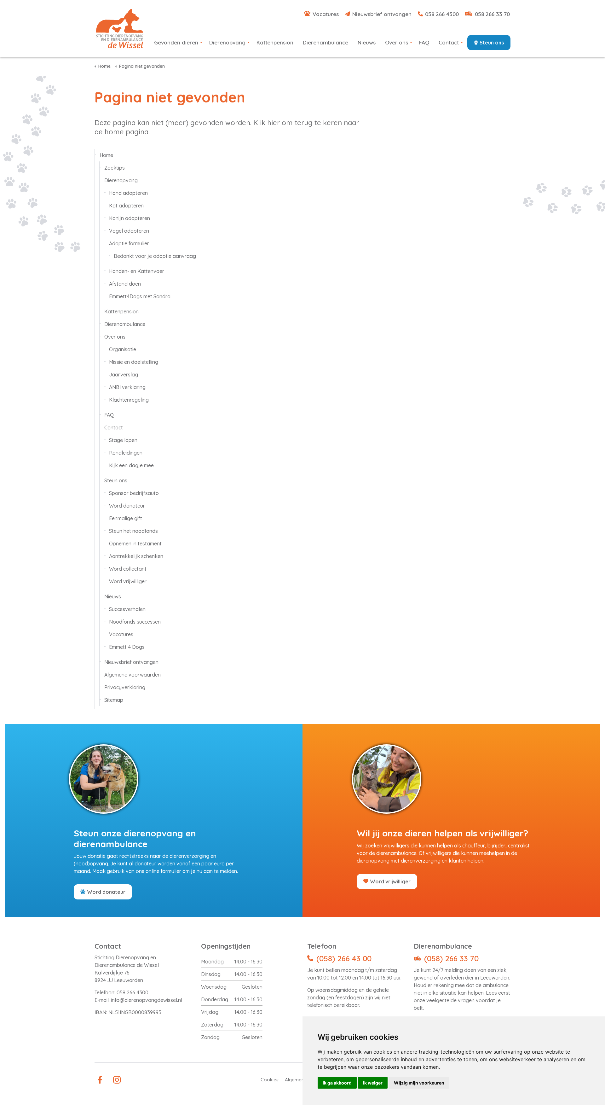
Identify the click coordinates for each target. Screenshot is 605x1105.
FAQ (424, 42)
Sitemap (113, 700)
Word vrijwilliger (128, 581)
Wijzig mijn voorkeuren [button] (419, 1082)
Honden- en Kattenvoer (136, 271)
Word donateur (127, 506)
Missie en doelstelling (133, 362)
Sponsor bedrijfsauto (134, 493)
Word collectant (128, 569)
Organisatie (122, 349)
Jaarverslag (123, 374)
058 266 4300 (442, 14)
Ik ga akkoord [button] (337, 1082)
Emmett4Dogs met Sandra (139, 296)
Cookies (270, 1080)
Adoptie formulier (129, 243)
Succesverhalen (127, 609)
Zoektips (114, 168)
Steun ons (492, 42)
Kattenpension (274, 42)
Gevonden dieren (176, 42)
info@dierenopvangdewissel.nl (146, 1000)
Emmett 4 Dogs (127, 647)
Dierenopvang (227, 42)
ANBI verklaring (127, 387)
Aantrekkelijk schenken (136, 556)
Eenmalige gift (125, 518)
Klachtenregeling (129, 400)
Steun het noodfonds (133, 531)
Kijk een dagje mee (131, 465)
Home (106, 155)
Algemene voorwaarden (132, 675)
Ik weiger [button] (373, 1082)
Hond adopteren (128, 193)
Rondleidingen (125, 453)
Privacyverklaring (124, 687)
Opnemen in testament (135, 543)
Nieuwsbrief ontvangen (382, 14)
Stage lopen (123, 440)
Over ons (396, 42)
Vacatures (326, 14)
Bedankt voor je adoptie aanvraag (155, 256)
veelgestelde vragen (450, 1000)
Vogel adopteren (129, 231)
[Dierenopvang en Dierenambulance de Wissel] (119, 28)
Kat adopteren (126, 205)
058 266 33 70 (492, 14)
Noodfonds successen (135, 622)
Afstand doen (125, 284)
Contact (449, 42)
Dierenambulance (325, 42)
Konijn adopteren (129, 218)
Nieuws (367, 42)
